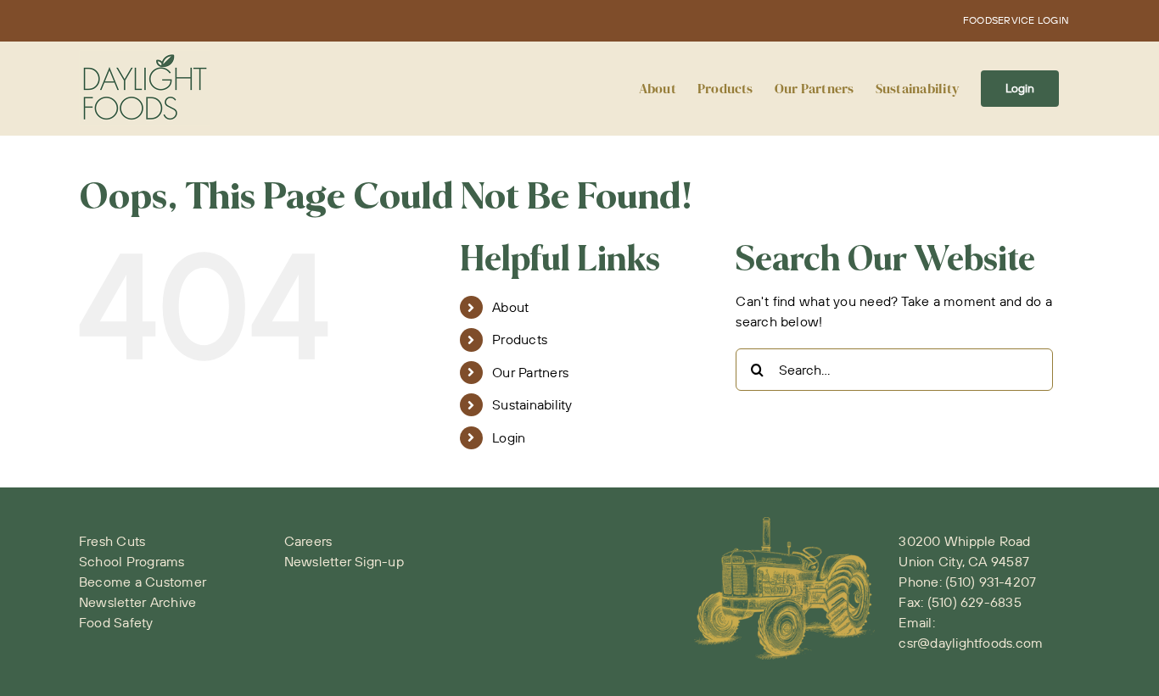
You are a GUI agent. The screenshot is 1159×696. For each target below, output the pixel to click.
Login (508, 437)
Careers (308, 540)
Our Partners (530, 372)
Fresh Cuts (112, 540)
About (510, 306)
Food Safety (116, 622)
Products (519, 339)
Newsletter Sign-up (344, 561)
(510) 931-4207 (990, 581)
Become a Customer (142, 581)
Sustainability (532, 404)
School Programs (132, 561)
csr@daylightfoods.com (971, 642)
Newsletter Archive (137, 601)
